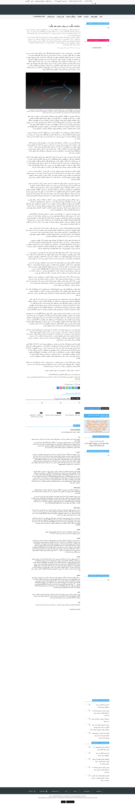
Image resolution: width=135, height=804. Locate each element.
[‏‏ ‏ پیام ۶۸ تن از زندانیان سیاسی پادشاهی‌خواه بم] (103, 189)
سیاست (86, 16)
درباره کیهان (49, 1)
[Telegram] (95, 3)
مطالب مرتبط (75, 398)
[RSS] (100, 3)
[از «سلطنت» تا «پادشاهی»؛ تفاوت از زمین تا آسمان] (34, 408)
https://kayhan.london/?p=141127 (70, 394)
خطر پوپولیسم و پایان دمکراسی (53, 415)
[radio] (79, 382)
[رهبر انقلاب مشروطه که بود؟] (71, 408)
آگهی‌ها (27, 1)
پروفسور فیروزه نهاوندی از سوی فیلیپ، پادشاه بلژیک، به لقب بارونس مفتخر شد (100, 761)
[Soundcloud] (98, 3)
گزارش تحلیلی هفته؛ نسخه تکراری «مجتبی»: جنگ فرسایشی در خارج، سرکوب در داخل (100, 778)
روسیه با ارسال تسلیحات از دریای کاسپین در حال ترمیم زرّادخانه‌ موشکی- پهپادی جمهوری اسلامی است (99, 727)
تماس (32, 1)
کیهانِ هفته (94, 16)
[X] (92, 3)
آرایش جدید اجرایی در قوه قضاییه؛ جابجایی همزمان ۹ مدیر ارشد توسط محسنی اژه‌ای (100, 736)
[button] (107, 16)
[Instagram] (105, 3)
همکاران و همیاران (39, 1)
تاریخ (41, 412)
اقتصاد (79, 16)
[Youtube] (90, 3)
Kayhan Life (39, 16)
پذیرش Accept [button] (70, 801)
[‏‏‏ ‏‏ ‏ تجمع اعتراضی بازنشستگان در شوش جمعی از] (103, 277)
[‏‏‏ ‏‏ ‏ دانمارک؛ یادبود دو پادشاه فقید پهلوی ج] (90, 62)
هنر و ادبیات (60, 16)
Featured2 (59, 412)
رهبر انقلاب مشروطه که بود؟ (72, 415)
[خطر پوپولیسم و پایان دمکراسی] (52, 408)
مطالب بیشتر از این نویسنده (62, 398)
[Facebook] (108, 3)
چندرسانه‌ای (51, 16)
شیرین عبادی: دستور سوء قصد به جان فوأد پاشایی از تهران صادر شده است (100, 713)
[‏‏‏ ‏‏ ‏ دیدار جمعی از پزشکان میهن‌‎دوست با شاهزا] (103, 86)
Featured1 (77, 412)
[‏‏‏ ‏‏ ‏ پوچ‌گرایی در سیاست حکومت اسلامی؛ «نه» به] (90, 332)
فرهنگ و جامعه (70, 16)
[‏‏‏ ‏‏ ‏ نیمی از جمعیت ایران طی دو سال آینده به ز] (90, 158)
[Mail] (103, 3)
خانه (101, 16)
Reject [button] (63, 801)
